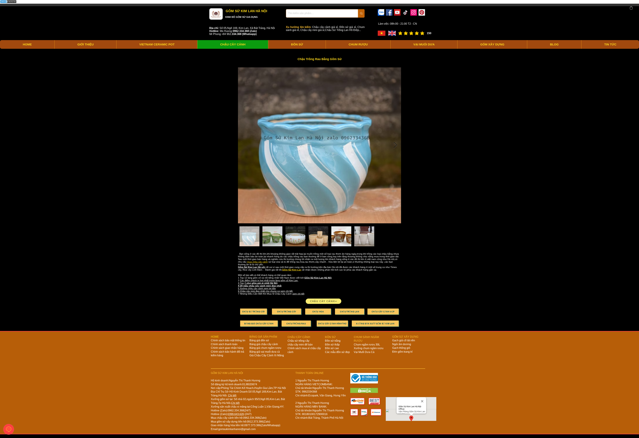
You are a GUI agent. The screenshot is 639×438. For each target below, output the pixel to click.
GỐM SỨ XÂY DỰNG (405, 336)
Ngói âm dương (401, 344)
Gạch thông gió (401, 347)
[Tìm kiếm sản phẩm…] (361, 13)
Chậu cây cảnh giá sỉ (325, 27)
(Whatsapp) (249, 34)
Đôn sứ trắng (332, 340)
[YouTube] (397, 12)
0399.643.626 (236, 414)
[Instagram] (413, 12)
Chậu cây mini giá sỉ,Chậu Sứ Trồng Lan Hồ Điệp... (330, 30)
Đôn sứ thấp (332, 344)
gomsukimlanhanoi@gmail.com (237, 429)
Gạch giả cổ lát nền (403, 340)
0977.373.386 (252, 425)
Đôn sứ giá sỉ (347, 27)
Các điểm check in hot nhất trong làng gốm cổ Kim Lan (269, 280)
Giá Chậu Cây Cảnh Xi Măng (266, 355)
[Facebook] (389, 12)
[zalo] (381, 12)
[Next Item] (395, 145)
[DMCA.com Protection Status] (8, 3)
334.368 (236, 34)
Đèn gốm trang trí (402, 351)
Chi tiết (232, 395)
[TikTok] (405, 12)
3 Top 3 (258, 283)
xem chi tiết (298, 293)
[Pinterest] (422, 12)
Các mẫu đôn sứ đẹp (337, 352)
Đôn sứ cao (332, 348)
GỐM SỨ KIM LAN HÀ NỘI (246, 11)
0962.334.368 (236, 410)
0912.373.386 (255, 421)
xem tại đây (270, 288)
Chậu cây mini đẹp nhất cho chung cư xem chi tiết (266, 291)
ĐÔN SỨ (330, 337)
